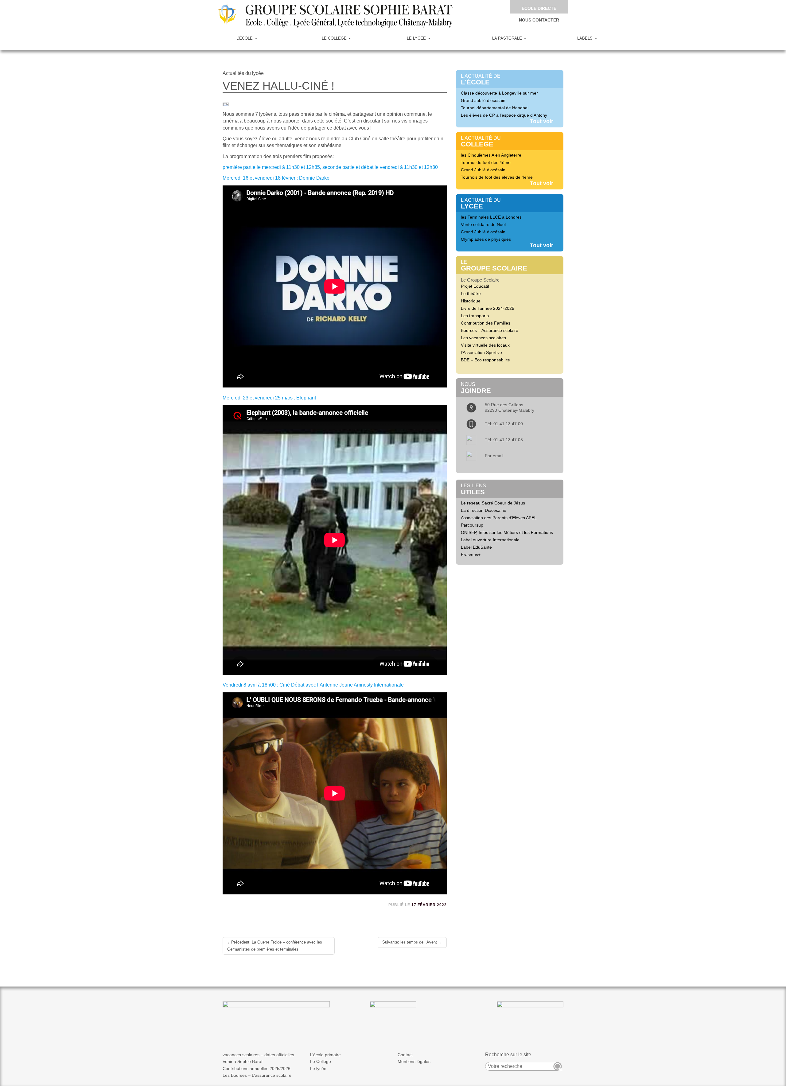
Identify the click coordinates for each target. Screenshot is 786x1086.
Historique (471, 300)
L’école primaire (325, 1054)
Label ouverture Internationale (490, 539)
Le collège (335, 38)
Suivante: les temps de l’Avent (409, 942)
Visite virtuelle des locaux (485, 345)
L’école (245, 38)
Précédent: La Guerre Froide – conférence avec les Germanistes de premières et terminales (274, 945)
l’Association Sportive (481, 352)
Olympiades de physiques (486, 239)
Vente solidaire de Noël (483, 224)
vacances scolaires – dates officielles (258, 1054)
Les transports (475, 315)
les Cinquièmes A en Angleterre (491, 155)
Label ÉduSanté (476, 547)
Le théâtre (471, 293)
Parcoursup (472, 525)
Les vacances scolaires (483, 337)
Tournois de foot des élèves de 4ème (497, 177)
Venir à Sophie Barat (243, 1061)
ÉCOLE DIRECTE (539, 8)
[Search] (557, 1066)
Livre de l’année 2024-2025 (487, 308)
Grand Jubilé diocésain (483, 100)
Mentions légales (414, 1061)
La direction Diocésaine (483, 510)
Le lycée (318, 1068)
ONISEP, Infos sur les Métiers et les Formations (507, 532)
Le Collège (320, 1061)
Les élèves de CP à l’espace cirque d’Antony (504, 115)
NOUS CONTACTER (539, 20)
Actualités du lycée (243, 73)
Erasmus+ (471, 554)
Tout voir (541, 121)
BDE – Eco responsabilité (485, 359)
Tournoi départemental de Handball (495, 107)
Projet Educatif (475, 286)
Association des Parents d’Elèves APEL (499, 517)
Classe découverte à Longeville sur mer (499, 93)
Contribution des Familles (485, 323)
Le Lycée (417, 38)
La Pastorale (507, 38)
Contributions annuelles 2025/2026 (256, 1068)
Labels (585, 38)
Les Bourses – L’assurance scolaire (257, 1075)
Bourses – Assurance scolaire (489, 330)
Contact (405, 1054)
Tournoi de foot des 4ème (486, 162)
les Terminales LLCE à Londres (491, 217)
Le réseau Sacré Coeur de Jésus (493, 502)
